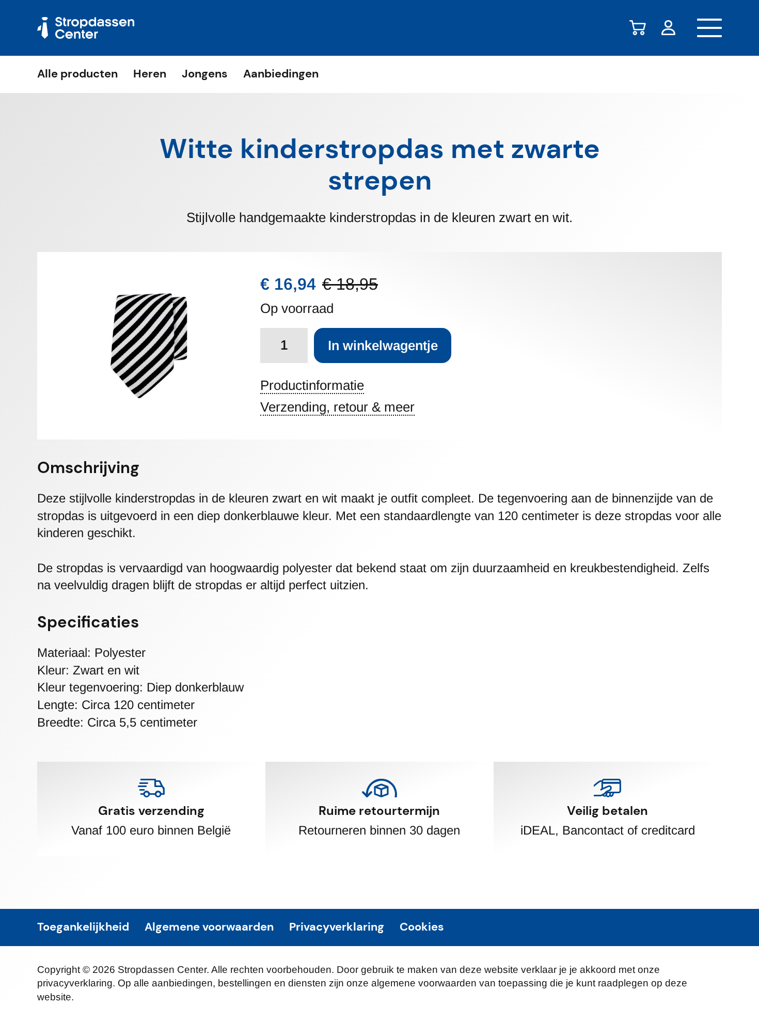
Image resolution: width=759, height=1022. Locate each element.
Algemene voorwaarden (209, 927)
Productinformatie (312, 386)
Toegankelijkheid (83, 927)
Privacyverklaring (336, 927)
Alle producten (77, 74)
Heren (149, 74)
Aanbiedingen (281, 74)
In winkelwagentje (383, 345)
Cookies (422, 927)
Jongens (205, 74)
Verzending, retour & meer (337, 407)
